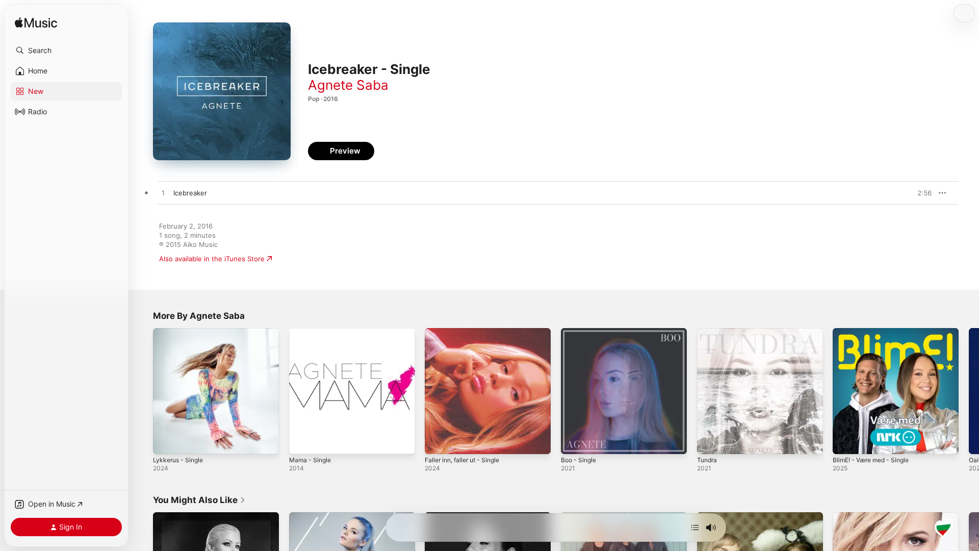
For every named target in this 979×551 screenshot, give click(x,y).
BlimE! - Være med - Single (875, 332)
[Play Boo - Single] (573, 441)
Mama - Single (311, 332)
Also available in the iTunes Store (212, 259)
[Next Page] (969, 391)
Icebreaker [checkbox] (190, 193)
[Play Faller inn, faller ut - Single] (437, 441)
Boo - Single (580, 332)
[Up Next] (695, 527)
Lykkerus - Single (180, 332)
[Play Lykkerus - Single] (165, 441)
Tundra (708, 332)
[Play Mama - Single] (302, 441)
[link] (199, 500)
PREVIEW (920, 193)
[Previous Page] (143, 391)
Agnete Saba (348, 85)
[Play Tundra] (709, 441)
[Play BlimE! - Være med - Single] (845, 441)
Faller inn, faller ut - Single (467, 332)
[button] (66, 50)
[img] (36, 23)
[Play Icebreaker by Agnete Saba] (163, 193)
